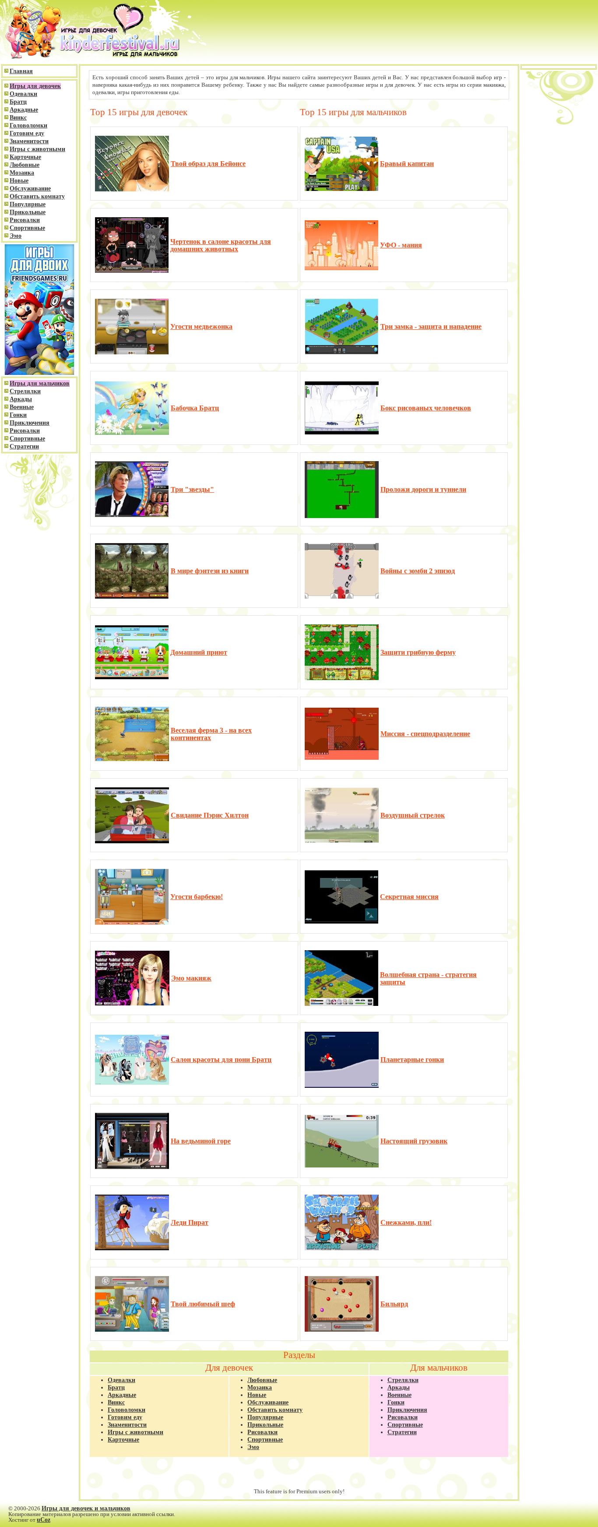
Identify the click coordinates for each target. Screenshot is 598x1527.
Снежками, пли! (406, 1222)
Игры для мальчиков (40, 383)
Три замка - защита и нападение (431, 326)
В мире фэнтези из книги (210, 571)
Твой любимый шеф (203, 1304)
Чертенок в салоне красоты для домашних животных (220, 245)
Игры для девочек (35, 86)
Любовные (24, 165)
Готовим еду (27, 133)
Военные (22, 407)
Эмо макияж (191, 978)
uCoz (43, 1519)
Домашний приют (198, 652)
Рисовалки (25, 220)
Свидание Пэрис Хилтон (210, 815)
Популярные (28, 204)
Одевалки (23, 94)
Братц (18, 102)
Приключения (29, 423)
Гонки (18, 415)
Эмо (15, 236)
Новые (19, 180)
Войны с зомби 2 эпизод (417, 571)
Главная (21, 71)
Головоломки (28, 125)
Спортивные (27, 228)
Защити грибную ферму (418, 652)
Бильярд (394, 1304)
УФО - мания (401, 245)
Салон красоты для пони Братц (221, 1059)
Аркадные (24, 109)
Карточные (25, 157)
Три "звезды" (192, 489)
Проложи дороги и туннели (423, 489)
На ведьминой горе (201, 1141)
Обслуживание (30, 188)
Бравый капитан (407, 163)
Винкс (18, 117)
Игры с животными (37, 149)
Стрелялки (25, 391)
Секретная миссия (409, 896)
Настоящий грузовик (413, 1141)
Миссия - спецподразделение (425, 733)
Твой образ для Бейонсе (208, 163)
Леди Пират (189, 1222)
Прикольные (28, 212)
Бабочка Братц (195, 408)
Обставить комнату (37, 196)
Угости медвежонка (201, 326)
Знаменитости (29, 141)
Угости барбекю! (196, 896)
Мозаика (22, 172)
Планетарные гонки (412, 1059)
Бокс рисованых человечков (425, 408)
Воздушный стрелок (412, 815)
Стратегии (24, 446)
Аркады (21, 399)
